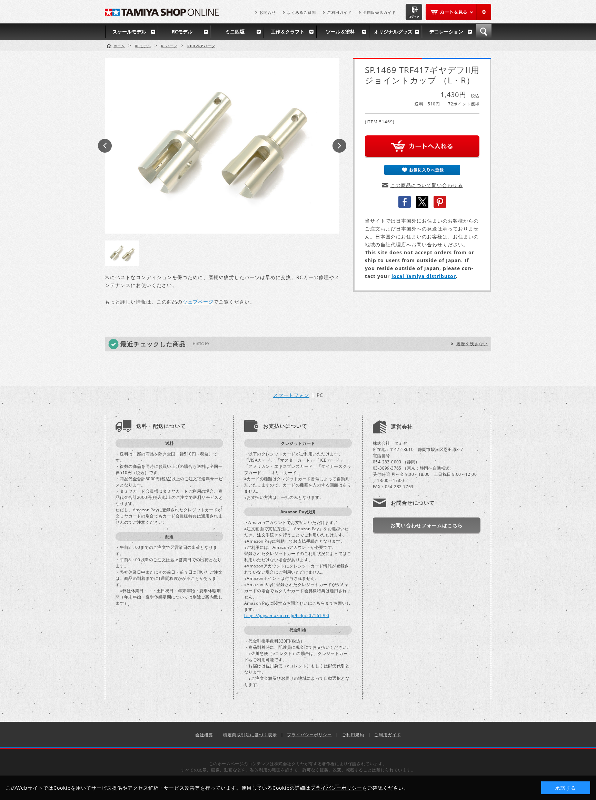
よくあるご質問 (301, 12)
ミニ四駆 (235, 31)
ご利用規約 (353, 735)
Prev (105, 146)
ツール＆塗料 (340, 31)
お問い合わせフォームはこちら (426, 525)
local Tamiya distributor (423, 276)
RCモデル (182, 31)
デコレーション (446, 31)
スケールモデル (129, 31)
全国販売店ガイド (379, 12)
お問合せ (267, 12)
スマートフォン (291, 395)
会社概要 (204, 735)
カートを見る (458, 12)
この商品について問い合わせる (426, 185)
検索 (483, 31)
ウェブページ (197, 301)
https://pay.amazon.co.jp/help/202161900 (286, 615)
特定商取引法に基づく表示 (250, 735)
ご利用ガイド (339, 12)
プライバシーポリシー (309, 735)
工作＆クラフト (288, 31)
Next (339, 146)
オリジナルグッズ (393, 31)
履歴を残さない (472, 344)
